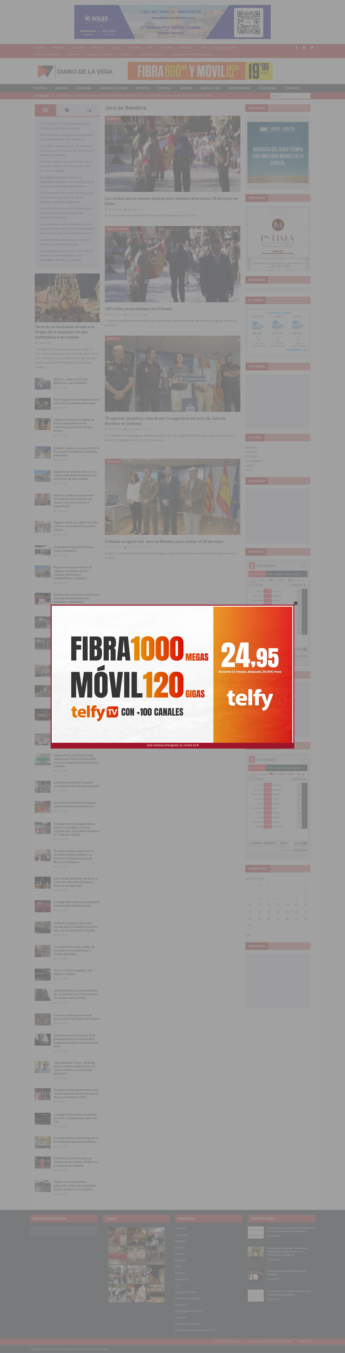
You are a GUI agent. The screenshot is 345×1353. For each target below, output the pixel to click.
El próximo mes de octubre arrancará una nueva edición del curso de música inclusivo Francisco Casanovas (66, 197)
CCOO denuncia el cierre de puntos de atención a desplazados (288, 1293)
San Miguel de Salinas (100, 54)
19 (268, 912)
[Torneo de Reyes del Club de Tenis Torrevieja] (256, 1275)
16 (305, 905)
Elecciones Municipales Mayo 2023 (191, 54)
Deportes (143, 88)
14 (287, 905)
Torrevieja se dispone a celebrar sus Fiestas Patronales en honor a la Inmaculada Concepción (287, 1251)
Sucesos (61, 88)
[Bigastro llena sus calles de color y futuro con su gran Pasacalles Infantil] (43, 527)
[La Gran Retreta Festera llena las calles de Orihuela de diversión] (43, 807)
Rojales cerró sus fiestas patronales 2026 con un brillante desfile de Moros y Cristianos (75, 1185)
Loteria (250, 465)
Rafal (149, 47)
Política (40, 88)
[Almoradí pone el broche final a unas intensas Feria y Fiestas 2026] (43, 622)
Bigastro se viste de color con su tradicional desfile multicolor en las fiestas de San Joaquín (75, 475)
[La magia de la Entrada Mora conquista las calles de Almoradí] (43, 671)
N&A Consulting (99, 1349)
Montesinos (186, 47)
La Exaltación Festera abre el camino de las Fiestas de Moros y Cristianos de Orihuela (76, 1162)
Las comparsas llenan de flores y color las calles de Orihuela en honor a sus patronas (75, 882)
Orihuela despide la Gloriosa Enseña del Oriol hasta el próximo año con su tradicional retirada (76, 927)
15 (296, 905)
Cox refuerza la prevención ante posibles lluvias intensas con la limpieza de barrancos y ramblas (66, 212)
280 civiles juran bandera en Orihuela (138, 308)
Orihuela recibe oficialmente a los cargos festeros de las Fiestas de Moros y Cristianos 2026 (76, 1093)
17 (250, 912)
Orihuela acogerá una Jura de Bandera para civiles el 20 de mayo (164, 541)
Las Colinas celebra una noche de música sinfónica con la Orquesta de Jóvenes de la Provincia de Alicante (67, 150)
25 (259, 918)
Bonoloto (251, 447)
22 (296, 912)
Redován (133, 47)
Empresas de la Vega (151, 54)
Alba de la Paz (135, 209)
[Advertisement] (278, 401)
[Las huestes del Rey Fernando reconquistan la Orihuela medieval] (43, 787)
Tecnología (267, 88)
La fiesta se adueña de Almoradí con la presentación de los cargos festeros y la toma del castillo (76, 690)
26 (268, 918)
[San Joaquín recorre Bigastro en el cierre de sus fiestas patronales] (43, 404)
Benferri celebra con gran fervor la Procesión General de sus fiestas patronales (76, 452)
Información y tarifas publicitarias (270, 1341)
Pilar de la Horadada (46, 54)
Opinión (186, 88)
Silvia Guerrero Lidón (139, 429)
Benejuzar (73, 54)
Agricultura (210, 88)
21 (287, 912)
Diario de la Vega (137, 314)
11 (259, 905)
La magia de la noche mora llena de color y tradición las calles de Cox (75, 1118)
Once (248, 470)
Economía (83, 88)
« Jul (248, 935)
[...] (46, 367)
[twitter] (311, 47)
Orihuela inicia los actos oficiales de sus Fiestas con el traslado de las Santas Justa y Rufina (76, 994)
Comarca (126, 54)
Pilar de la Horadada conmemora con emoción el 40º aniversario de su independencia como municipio (76, 714)
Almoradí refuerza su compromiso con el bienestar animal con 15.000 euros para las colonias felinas (66, 166)
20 (277, 912)
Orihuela (39, 47)
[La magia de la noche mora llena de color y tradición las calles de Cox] (43, 1119)
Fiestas (163, 88)
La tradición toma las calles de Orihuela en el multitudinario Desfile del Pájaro (74, 950)
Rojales (115, 47)
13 (277, 905)
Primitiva (251, 452)
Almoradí (78, 47)
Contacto (305, 1341)
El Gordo (251, 456)
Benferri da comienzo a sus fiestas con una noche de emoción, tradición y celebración (77, 598)
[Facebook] (296, 47)
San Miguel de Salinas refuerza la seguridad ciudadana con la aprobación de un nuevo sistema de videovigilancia (67, 181)
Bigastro (97, 47)
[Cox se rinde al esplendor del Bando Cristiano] (43, 975)
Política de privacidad (227, 1341)
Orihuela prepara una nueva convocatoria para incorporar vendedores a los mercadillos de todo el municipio (66, 255)
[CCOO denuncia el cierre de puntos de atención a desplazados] (256, 1296)
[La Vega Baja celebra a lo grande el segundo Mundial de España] (43, 906)
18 (259, 912)
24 (250, 918)
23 (305, 912)
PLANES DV (292, 88)
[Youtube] (304, 47)
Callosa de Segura (225, 47)
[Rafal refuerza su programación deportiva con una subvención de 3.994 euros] (256, 1232)
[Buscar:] (290, 95)
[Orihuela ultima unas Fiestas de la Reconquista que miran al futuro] (43, 1142)
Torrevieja (59, 47)
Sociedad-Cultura (113, 88)
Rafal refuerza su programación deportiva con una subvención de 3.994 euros (291, 1229)
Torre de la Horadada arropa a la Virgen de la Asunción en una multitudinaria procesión (64, 332)
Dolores (166, 47)
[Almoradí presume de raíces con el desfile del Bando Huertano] (43, 739)
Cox (203, 47)
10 (250, 905)
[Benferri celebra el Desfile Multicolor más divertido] (43, 384)
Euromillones (253, 461)
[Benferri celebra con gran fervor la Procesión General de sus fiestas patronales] (43, 452)
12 (268, 905)
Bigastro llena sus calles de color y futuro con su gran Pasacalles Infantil (76, 526)
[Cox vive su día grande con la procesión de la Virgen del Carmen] (43, 1019)
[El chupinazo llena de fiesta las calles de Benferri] (43, 551)
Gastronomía (239, 88)
